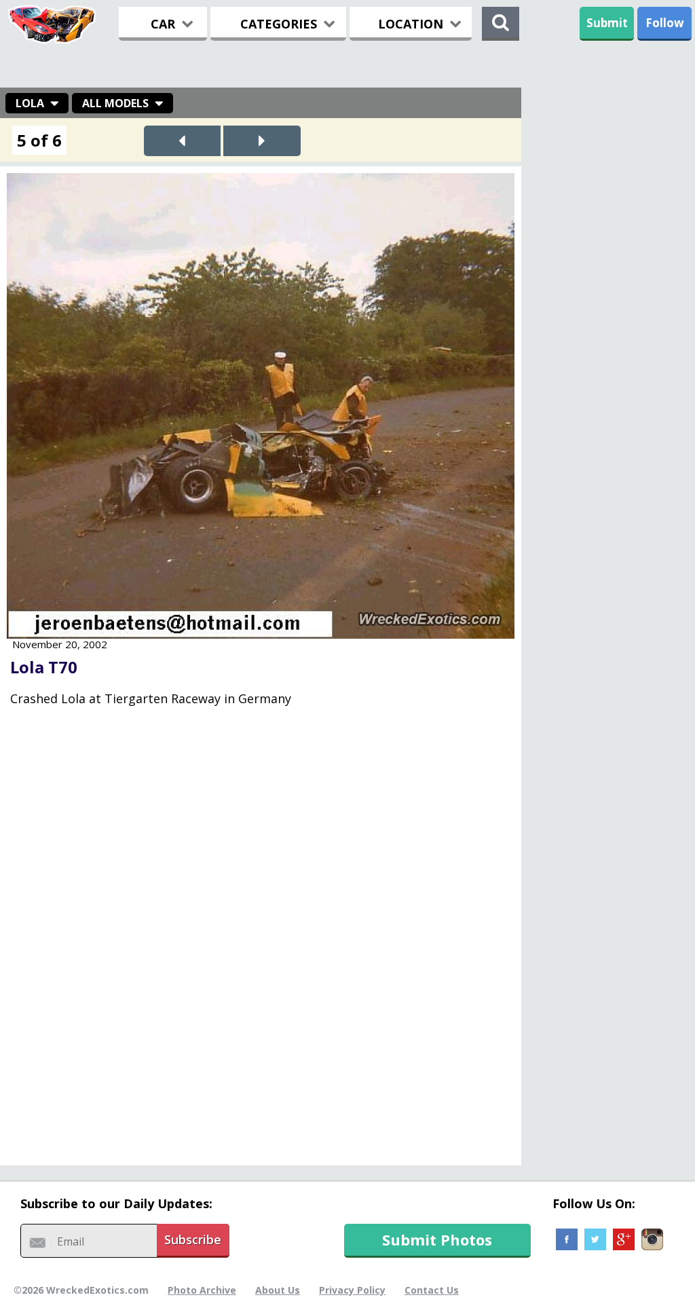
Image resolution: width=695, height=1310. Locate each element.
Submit (607, 23)
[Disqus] (260, 942)
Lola (30, 103)
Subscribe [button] (192, 1239)
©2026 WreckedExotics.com (81, 1290)
